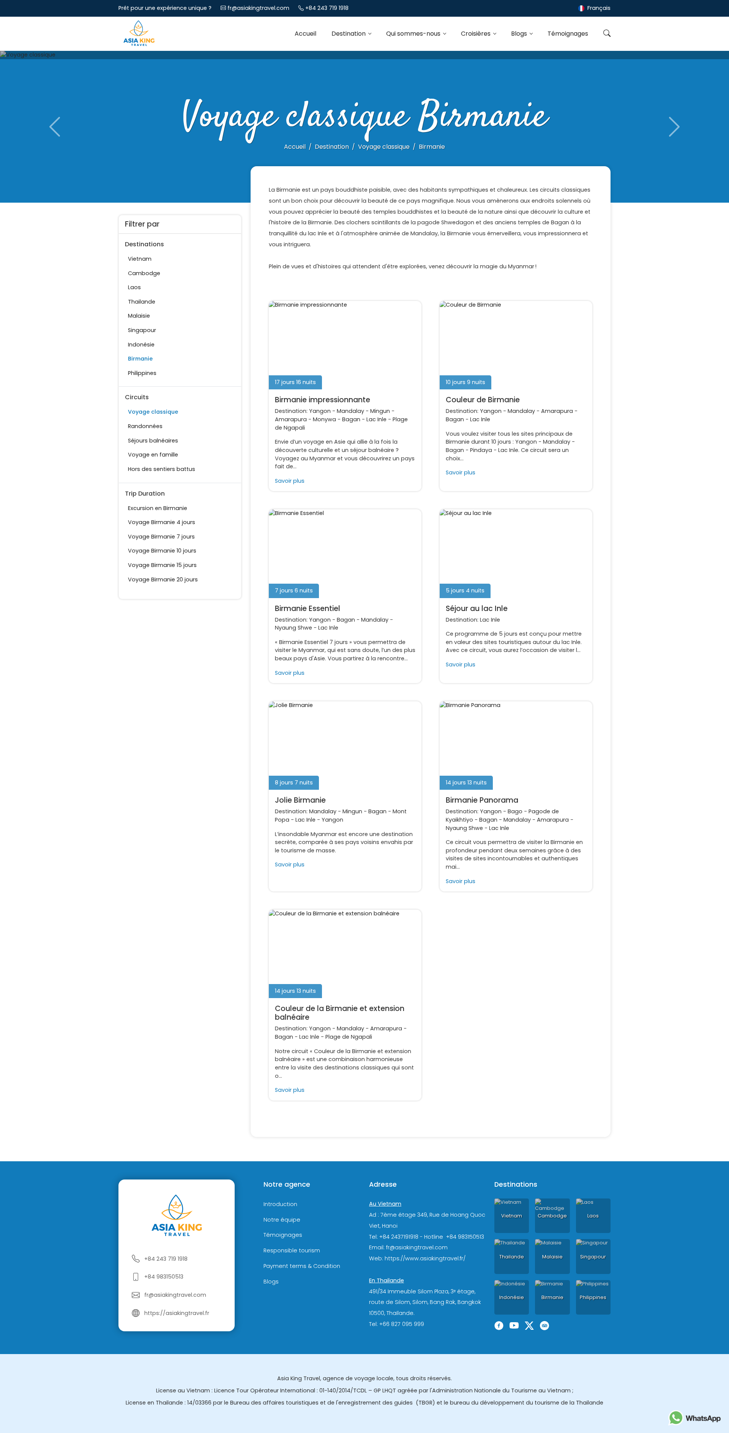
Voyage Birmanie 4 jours (161, 522)
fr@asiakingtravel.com (258, 8)
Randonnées (145, 426)
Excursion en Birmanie (157, 508)
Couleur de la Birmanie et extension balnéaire (339, 1012)
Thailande (141, 301)
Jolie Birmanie (300, 800)
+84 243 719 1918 (327, 8)
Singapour (142, 330)
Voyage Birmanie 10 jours (162, 550)
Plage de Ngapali (348, 1037)
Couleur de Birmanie (483, 400)
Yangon (320, 411)
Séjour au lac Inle (477, 608)
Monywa (324, 419)
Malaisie (139, 316)
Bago (515, 811)
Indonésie (141, 344)
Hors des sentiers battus (161, 469)
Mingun (380, 411)
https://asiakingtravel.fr (176, 1313)
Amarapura (291, 419)
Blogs (520, 33)
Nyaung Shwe (293, 627)
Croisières (476, 33)
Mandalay (350, 411)
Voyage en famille (153, 454)
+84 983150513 (163, 1276)
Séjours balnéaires (153, 440)
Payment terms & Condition (302, 1266)
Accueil (305, 33)
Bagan (351, 419)
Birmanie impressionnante (322, 400)
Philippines (142, 373)
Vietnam (139, 259)
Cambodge (144, 273)
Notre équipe (282, 1220)
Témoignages (568, 33)
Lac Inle (376, 419)
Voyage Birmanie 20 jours (163, 579)
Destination (349, 33)
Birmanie (140, 358)
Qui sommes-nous (414, 33)
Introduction (280, 1204)
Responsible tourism (292, 1250)
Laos (134, 287)
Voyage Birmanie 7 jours (161, 536)
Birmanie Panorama (482, 800)
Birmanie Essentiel (307, 608)
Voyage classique (153, 412)
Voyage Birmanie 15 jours (162, 565)
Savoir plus (290, 481)
